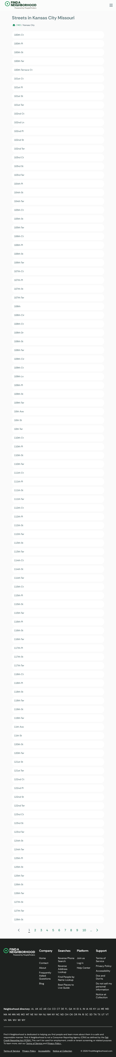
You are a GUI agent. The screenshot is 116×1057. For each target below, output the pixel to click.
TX (99, 1014)
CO (54, 1008)
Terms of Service (101, 960)
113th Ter (19, 551)
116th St (18, 630)
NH (40, 1014)
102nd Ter (19, 148)
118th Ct (19, 674)
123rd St (18, 823)
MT (27, 1014)
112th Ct (19, 507)
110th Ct (19, 437)
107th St (18, 288)
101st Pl (18, 87)
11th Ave (19, 726)
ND (62, 1014)
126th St (18, 884)
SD (90, 1014)
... (91, 930)
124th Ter (19, 849)
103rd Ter (19, 175)
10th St (18, 420)
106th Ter (19, 262)
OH (66, 1014)
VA (5, 1020)
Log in (80, 963)
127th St (18, 902)
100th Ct (19, 34)
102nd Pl (19, 131)
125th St (18, 867)
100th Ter (19, 61)
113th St (18, 542)
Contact (43, 963)
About (42, 967)
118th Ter (19, 700)
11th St (18, 735)
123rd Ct (19, 814)
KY (94, 1008)
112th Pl (18, 516)
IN (84, 1008)
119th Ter (19, 718)
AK (36, 1008)
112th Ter (19, 534)
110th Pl (18, 446)
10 (84, 930)
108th (17, 306)
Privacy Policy (103, 966)
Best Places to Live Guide (66, 986)
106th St (18, 253)
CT (58, 1008)
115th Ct (19, 586)
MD (107, 1008)
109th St (18, 394)
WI (19, 1020)
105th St (18, 218)
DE (62, 1008)
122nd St (19, 796)
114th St (18, 569)
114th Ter (19, 577)
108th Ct (19, 323)
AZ (40, 1008)
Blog (41, 983)
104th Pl (18, 183)
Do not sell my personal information (104, 986)
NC (57, 1014)
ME (102, 1008)
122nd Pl (19, 788)
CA (49, 1008)
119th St (18, 709)
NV (36, 1014)
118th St (18, 691)
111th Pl (18, 481)
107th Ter (19, 297)
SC (86, 1014)
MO (19, 25)
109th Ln (19, 376)
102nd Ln (19, 122)
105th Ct (19, 210)
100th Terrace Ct (23, 69)
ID (78, 1008)
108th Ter (19, 350)
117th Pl (18, 648)
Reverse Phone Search (66, 960)
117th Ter (19, 665)
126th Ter (19, 893)
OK (71, 1014)
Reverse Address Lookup (62, 969)
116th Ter (19, 639)
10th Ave (19, 411)
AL (32, 1008)
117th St (18, 656)
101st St (18, 96)
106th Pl (18, 245)
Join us (81, 958)
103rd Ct (19, 157)
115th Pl (18, 595)
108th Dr (19, 332)
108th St (18, 341)
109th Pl (18, 385)
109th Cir (19, 358)
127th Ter (19, 910)
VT (107, 1014)
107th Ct (19, 271)
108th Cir (19, 315)
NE (31, 1014)
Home (42, 958)
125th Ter (19, 875)
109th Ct (19, 367)
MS (18, 1014)
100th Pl (18, 43)
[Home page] (14, 25)
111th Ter (19, 499)
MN (14, 1014)
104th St (18, 192)
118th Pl (18, 683)
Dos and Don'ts (100, 977)
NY (53, 1014)
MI (9, 1014)
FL (66, 1008)
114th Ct (19, 560)
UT (103, 1014)
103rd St (18, 166)
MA (5, 1014)
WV (15, 1020)
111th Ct (19, 472)
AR (44, 1008)
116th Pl (18, 621)
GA (70, 1008)
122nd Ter (19, 805)
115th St (18, 604)
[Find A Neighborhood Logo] (20, 5)
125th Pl (18, 858)
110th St (18, 455)
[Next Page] (97, 930)
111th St (18, 490)
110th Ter (19, 464)
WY (23, 1020)
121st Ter (19, 770)
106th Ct (19, 236)
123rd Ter (19, 831)
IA (87, 1008)
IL (81, 1008)
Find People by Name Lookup (66, 978)
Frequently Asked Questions (45, 975)
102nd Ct (19, 113)
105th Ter (19, 227)
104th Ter (19, 201)
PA (79, 1014)
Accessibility (103, 970)
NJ (44, 1014)
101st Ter (19, 104)
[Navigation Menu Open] (111, 5)
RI (83, 1014)
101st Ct (19, 78)
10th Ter (18, 429)
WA (10, 1020)
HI (74, 1008)
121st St (18, 761)
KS (90, 1008)
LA (98, 1008)
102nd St (19, 140)
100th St (18, 52)
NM (49, 1014)
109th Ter (19, 402)
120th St (18, 744)
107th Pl (18, 280)
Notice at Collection (102, 996)
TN (95, 1014)
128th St (18, 919)
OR (75, 1014)
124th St (18, 840)
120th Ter (19, 753)
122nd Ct (19, 779)
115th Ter (19, 613)
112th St (18, 525)
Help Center (83, 967)
